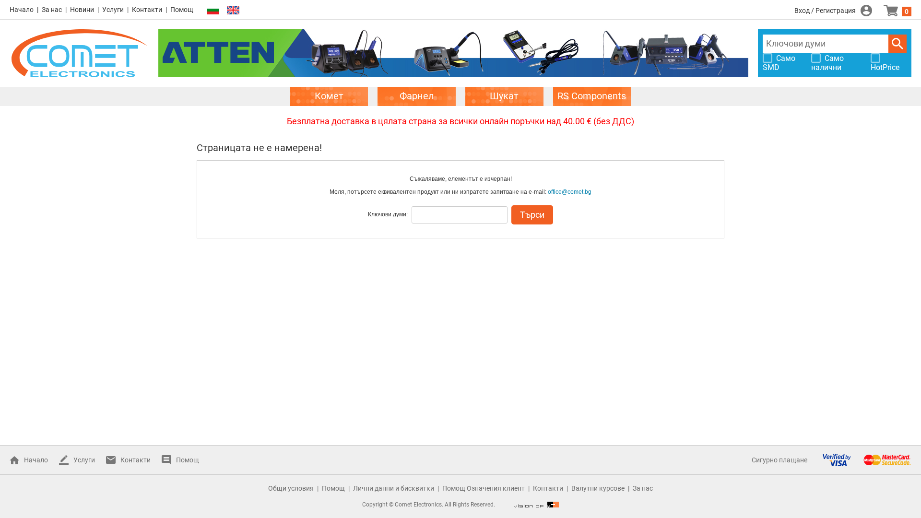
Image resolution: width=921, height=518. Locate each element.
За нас (52, 9)
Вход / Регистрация (825, 10)
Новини (82, 9)
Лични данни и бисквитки (393, 488)
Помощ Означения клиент (483, 488)
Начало (22, 9)
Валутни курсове (598, 488)
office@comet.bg (569, 191)
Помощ (181, 9)
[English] (233, 10)
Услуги (113, 9)
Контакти (147, 9)
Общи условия (291, 488)
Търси (897, 44)
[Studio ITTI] (536, 504)
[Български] (213, 10)
